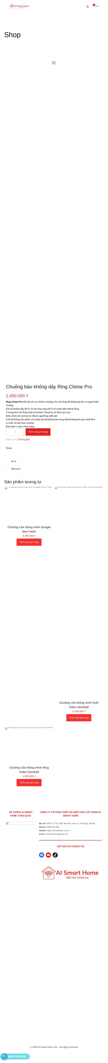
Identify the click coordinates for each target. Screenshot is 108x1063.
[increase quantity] (21, 432)
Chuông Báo (23, 439)
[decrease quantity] (9, 432)
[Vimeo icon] (57, 1053)
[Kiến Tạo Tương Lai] (19, 6)
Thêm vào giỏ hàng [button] (29, 542)
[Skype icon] (51, 1053)
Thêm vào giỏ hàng (38, 432)
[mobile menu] (77, 6)
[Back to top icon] (54, 1043)
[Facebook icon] (54, 1053)
